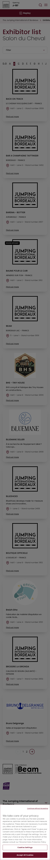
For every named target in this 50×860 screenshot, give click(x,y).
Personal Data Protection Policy (32, 842)
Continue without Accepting (37, 808)
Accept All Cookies (25, 855)
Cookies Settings (25, 847)
